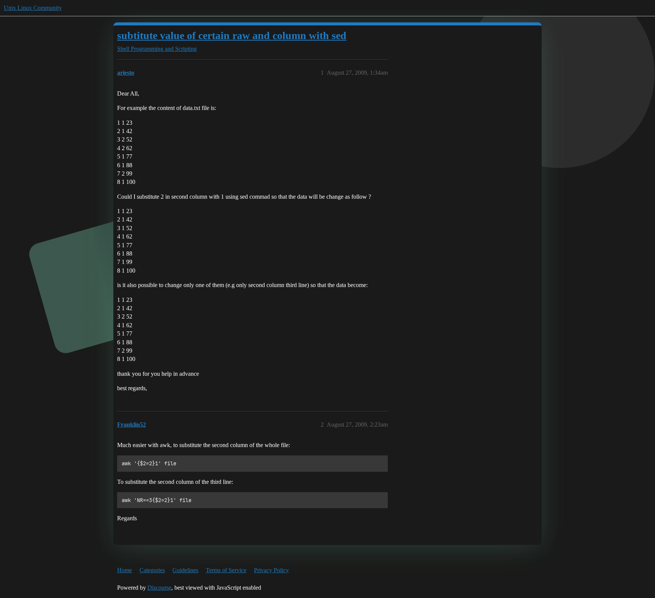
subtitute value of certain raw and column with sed (231, 35)
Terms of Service (226, 570)
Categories (152, 570)
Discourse (159, 587)
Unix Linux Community (33, 8)
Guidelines (185, 570)
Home (124, 570)
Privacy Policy (271, 570)
